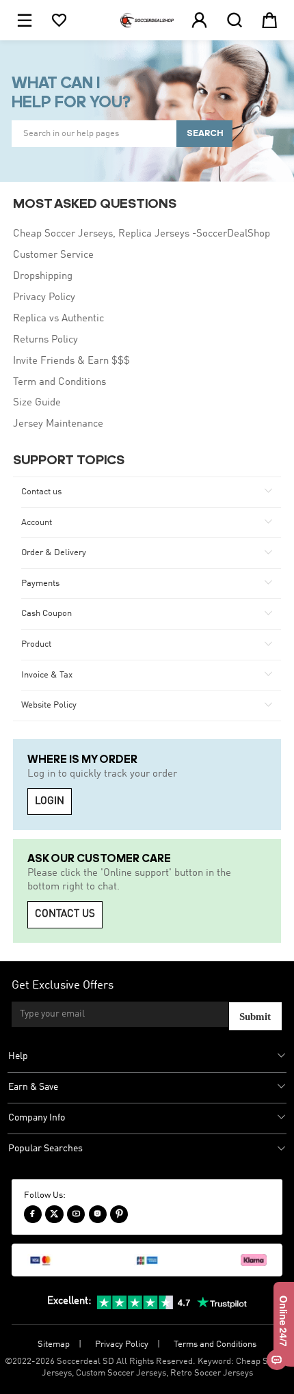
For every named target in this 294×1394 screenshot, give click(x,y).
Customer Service (53, 255)
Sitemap (54, 1344)
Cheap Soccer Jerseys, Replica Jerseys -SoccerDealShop (141, 233)
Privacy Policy (44, 297)
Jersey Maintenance (58, 423)
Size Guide (37, 402)
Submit (255, 1016)
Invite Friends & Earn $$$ (71, 361)
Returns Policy (45, 339)
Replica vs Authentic (58, 318)
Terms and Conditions (215, 1344)
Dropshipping (42, 276)
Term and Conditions (59, 382)
